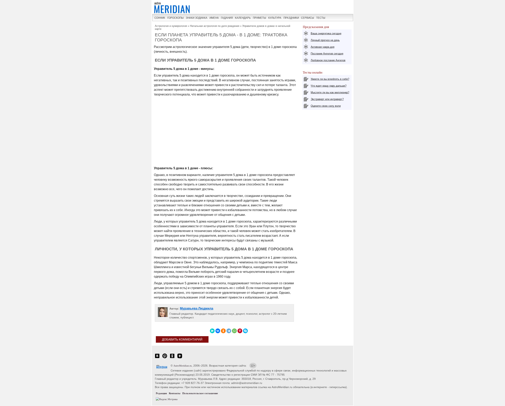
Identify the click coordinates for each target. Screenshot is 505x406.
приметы (259, 17)
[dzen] (180, 357)
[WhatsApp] (234, 330)
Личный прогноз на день (325, 40)
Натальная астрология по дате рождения (214, 25)
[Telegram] (228, 330)
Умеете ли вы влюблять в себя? (330, 79)
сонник (159, 17)
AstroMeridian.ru (182, 365)
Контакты (174, 393)
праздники (291, 17)
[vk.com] (157, 357)
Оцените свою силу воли (326, 105)
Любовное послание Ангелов (328, 60)
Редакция (161, 393)
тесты (320, 17)
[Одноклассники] (223, 330)
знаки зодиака (196, 17)
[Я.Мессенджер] (212, 330)
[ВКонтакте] (217, 330)
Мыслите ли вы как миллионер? (330, 92)
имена (214, 17)
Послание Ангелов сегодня (327, 53)
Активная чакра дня (322, 46)
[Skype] (245, 330)
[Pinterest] (240, 330)
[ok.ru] (172, 357)
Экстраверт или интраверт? (327, 99)
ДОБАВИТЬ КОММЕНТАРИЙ (182, 339)
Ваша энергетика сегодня (326, 33)
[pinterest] (165, 357)
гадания (227, 17)
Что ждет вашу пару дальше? (328, 85)
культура (274, 17)
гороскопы (175, 17)
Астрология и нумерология (171, 25)
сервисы (307, 17)
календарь (243, 17)
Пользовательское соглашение (200, 393)
